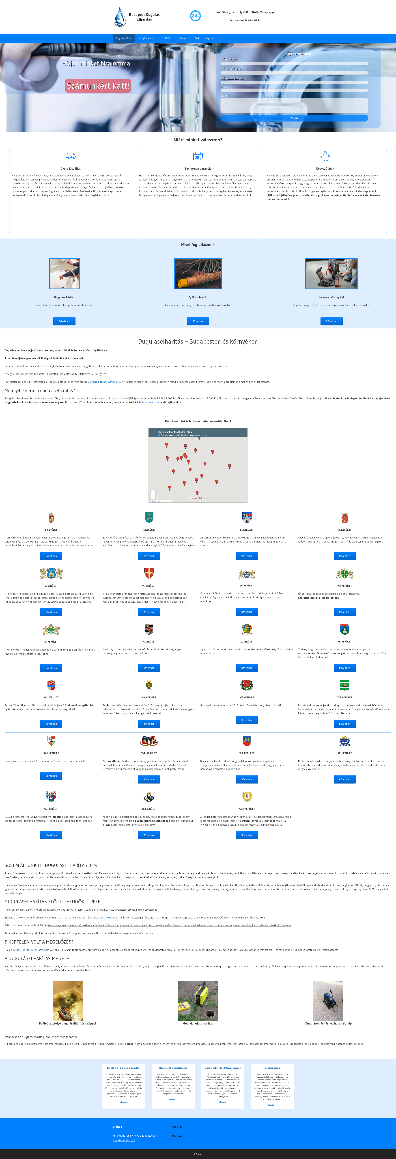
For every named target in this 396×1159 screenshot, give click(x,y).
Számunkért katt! (98, 85)
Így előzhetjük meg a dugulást (123, 1067)
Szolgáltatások (145, 38)
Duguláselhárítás (124, 38)
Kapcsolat (210, 38)
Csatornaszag (272, 1067)
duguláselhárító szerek (104, 917)
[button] (156, 38)
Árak (197, 38)
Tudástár (166, 38)
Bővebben (124, 1102)
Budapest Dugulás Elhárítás (144, 17)
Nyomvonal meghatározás (173, 1067)
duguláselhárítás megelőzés (27, 949)
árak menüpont (151, 402)
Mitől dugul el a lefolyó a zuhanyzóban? (135, 1135)
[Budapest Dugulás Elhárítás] (120, 16)
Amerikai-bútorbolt (124, 1140)
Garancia (184, 38)
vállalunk (105, 381)
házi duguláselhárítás (74, 917)
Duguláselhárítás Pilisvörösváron (223, 1067)
